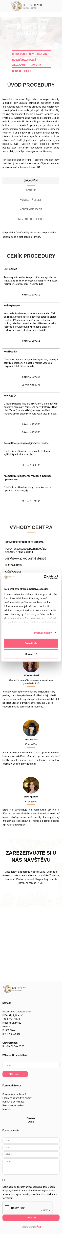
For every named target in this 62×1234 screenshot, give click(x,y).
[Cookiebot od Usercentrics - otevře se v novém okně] (44, 577)
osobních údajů (39, 1187)
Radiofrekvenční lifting (19, 159)
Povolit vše (31, 643)
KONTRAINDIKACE (31, 209)
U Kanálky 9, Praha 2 (12, 1015)
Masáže (6, 1109)
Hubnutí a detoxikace (13, 1101)
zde (41, 284)
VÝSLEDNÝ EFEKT (30, 200)
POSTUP (31, 190)
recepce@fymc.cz (11, 1022)
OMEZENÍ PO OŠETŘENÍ (31, 219)
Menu (53, 6)
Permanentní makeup (13, 1105)
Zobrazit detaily (43, 632)
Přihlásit (15, 1074)
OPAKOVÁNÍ (31, 180)
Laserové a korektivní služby (17, 1098)
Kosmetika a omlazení (14, 1094)
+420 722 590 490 (11, 1019)
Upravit (29, 654)
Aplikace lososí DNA (30, 167)
